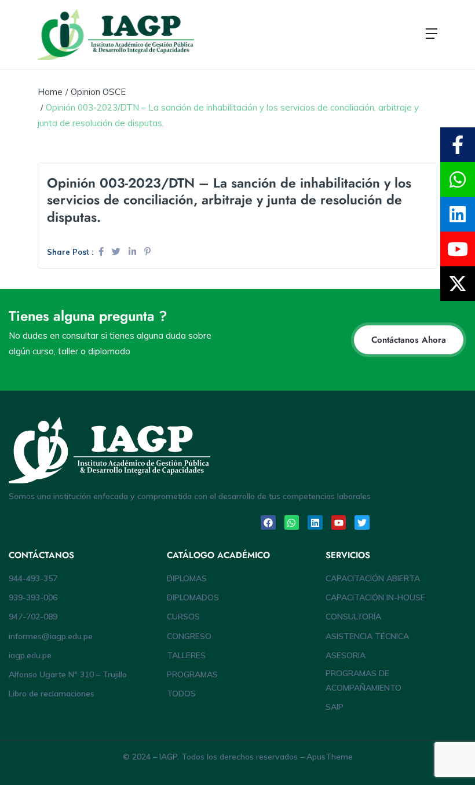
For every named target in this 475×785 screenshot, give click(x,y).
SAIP (335, 707)
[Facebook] (268, 522)
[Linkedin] (315, 522)
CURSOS (183, 616)
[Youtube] (338, 522)
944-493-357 (33, 578)
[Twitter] (362, 522)
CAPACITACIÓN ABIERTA (373, 578)
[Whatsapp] (291, 522)
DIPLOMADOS (193, 597)
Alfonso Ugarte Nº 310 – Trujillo (68, 674)
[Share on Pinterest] (147, 251)
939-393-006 (33, 597)
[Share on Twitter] (117, 251)
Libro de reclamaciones (51, 693)
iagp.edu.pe (30, 655)
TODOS (181, 693)
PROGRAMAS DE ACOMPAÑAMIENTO (363, 680)
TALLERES (186, 655)
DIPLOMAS (187, 578)
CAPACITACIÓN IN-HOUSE (375, 597)
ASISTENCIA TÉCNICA (367, 636)
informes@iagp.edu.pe (51, 636)
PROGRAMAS (192, 674)
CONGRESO (189, 636)
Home (50, 91)
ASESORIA (346, 655)
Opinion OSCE (98, 91)
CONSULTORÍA (353, 616)
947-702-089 (33, 616)
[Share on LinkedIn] (133, 251)
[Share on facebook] (102, 251)
